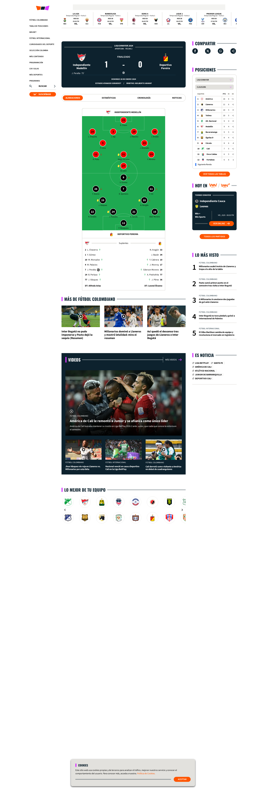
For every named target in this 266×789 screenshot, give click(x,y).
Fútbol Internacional (39, 38)
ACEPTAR (182, 779)
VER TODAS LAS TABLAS (214, 174)
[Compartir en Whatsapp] (220, 51)
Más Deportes (36, 74)
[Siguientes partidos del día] (233, 19)
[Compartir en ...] (233, 51)
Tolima (208, 115)
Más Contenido (36, 56)
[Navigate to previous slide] (65, 510)
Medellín (209, 126)
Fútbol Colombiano (38, 20)
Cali (208, 148)
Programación (36, 62)
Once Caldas (212, 154)
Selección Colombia (38, 50)
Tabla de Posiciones (38, 26)
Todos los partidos (214, 236)
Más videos (171, 359)
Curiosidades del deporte (41, 44)
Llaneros (209, 104)
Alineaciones (73, 97)
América (209, 99)
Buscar (43, 86)
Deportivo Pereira (165, 66)
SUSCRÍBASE (45, 94)
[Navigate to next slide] (182, 510)
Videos (74, 360)
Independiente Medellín (81, 66)
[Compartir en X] (208, 51)
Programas (34, 80)
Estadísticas (109, 97)
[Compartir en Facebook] (195, 51)
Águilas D (209, 137)
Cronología (143, 97)
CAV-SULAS (34, 68)
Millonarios (210, 110)
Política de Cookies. (146, 773)
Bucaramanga (211, 132)
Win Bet (32, 32)
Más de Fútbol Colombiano (89, 299)
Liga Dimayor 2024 (123, 45)
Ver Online (219, 223)
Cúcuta (209, 143)
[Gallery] (124, 509)
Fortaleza (210, 159)
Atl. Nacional (211, 121)
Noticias (177, 97)
